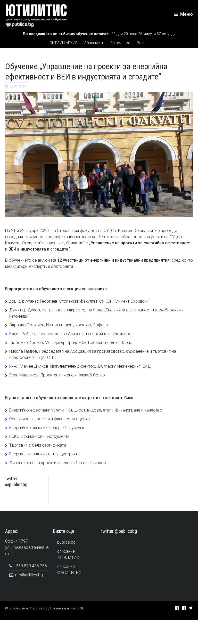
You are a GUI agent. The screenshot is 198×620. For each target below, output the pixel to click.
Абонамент (93, 43)
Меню (186, 14)
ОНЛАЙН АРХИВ (64, 43)
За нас (142, 43)
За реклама (120, 43)
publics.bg (66, 542)
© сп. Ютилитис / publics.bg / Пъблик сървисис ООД (44, 608)
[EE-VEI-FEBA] (99, 154)
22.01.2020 (18, 86)
